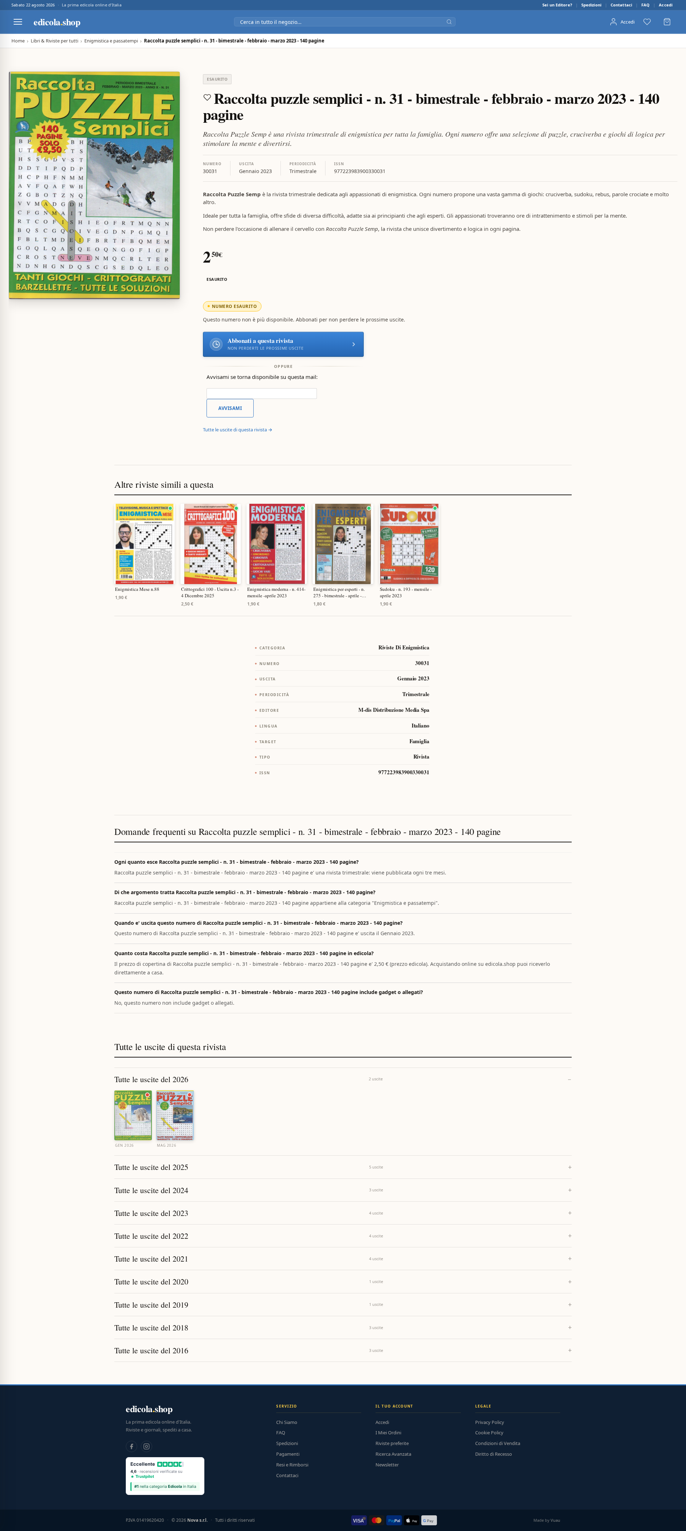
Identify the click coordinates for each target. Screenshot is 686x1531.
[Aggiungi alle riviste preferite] (207, 97)
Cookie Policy (489, 1432)
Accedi (665, 4)
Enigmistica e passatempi (111, 41)
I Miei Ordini (388, 1432)
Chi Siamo (286, 1422)
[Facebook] (131, 1446)
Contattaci (621, 4)
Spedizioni (591, 4)
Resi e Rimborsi (292, 1464)
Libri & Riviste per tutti (54, 41)
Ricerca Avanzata (393, 1454)
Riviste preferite (392, 1443)
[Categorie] (17, 21)
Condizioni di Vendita (497, 1443)
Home (18, 41)
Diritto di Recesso (493, 1454)
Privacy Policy (489, 1422)
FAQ (645, 4)
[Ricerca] (449, 22)
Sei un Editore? (557, 4)
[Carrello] (667, 21)
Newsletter (387, 1464)
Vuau (555, 1520)
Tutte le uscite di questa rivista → (237, 429)
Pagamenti (287, 1454)
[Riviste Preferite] (647, 21)
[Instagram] (146, 1446)
